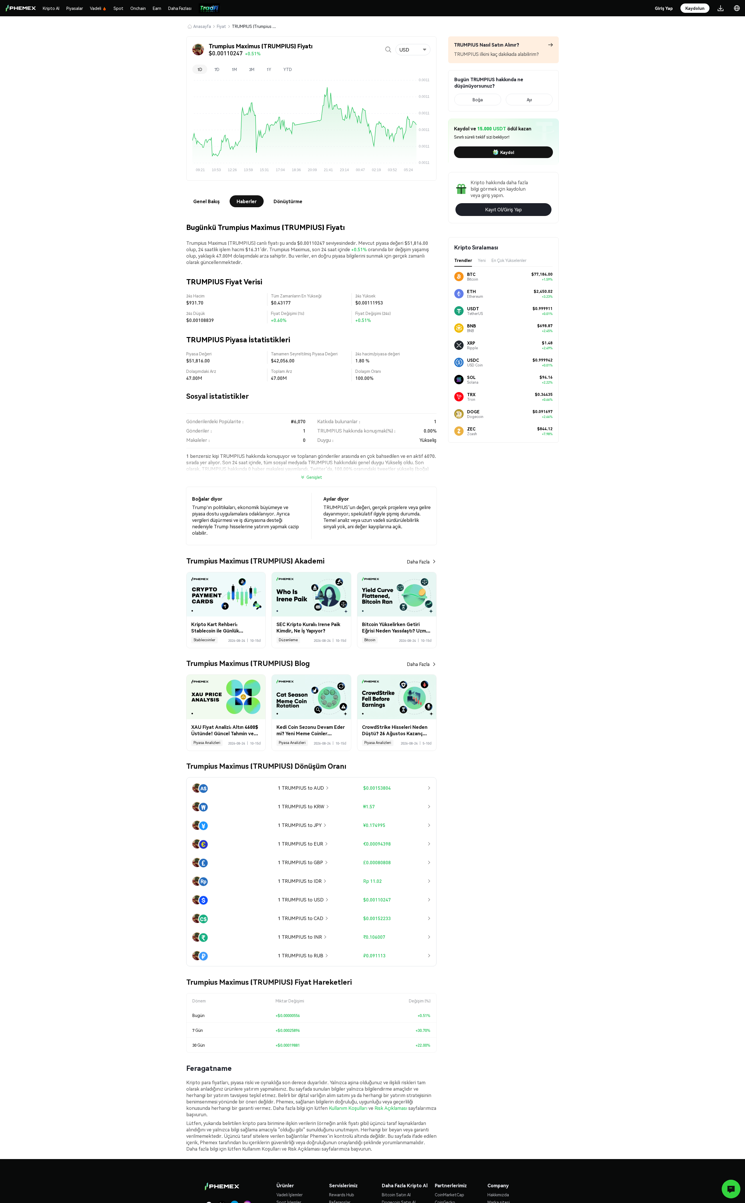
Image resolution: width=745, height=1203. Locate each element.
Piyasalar (74, 8)
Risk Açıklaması (391, 1108)
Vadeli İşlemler (289, 1194)
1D (199, 69)
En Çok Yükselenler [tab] (509, 260)
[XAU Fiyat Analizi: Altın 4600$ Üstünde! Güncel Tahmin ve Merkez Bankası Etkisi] (226, 697)
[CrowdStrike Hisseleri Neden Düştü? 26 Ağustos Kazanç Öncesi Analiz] (396, 697)
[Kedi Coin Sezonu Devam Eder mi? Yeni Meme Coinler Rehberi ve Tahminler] (311, 697)
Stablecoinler (204, 640)
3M (251, 69)
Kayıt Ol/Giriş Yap (503, 209)
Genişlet (314, 477)
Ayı (529, 99)
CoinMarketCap (449, 1194)
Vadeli (95, 8)
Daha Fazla (418, 562)
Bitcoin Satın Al (396, 1194)
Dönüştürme (288, 201)
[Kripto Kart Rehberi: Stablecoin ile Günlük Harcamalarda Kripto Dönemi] (226, 594)
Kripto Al (51, 8)
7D (216, 69)
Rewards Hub (341, 1194)
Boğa (478, 99)
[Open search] (388, 49)
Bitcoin (369, 640)
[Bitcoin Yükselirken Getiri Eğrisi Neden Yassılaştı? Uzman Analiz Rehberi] (396, 594)
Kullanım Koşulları (348, 1108)
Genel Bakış (206, 201)
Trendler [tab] (463, 260)
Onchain (138, 8)
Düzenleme (288, 640)
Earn (157, 8)
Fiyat (221, 26)
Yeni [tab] (482, 260)
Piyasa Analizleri (207, 742)
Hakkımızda (498, 1194)
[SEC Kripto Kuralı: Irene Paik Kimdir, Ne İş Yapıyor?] (311, 594)
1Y (269, 69)
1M (234, 69)
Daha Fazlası (179, 8)
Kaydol (507, 152)
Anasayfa (202, 26)
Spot (118, 8)
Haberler (247, 201)
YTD (287, 69)
